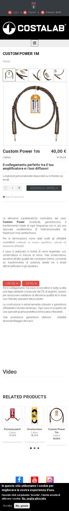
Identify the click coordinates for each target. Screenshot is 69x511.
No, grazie (22, 505)
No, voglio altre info (34, 498)
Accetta (7, 505)
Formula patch (12, 429)
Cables (7, 157)
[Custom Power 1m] (33, 3)
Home (6, 61)
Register (32, 12)
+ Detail (11, 283)
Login (16, 12)
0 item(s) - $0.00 (53, 12)
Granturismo (34, 429)
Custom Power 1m (56, 430)
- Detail (30, 283)
